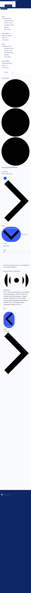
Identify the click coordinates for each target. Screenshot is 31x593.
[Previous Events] (5, 178)
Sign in (7, 2)
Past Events (7, 29)
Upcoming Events (7, 18)
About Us (4, 37)
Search (6, 72)
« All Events (5, 171)
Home (3, 16)
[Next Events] (16, 221)
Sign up (8, 5)
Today (3, 225)
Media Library (6, 33)
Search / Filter (8, 23)
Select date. (24, 234)
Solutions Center (7, 35)
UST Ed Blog (5, 40)
